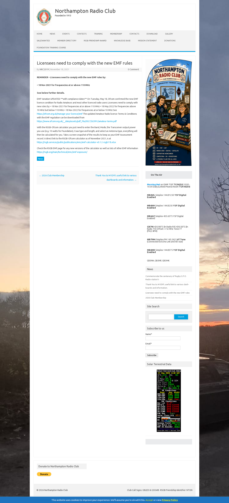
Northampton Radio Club (85, 10)
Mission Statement (147, 41)
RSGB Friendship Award (95, 41)
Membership (116, 34)
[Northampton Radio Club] (44, 25)
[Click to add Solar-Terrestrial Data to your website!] (169, 433)
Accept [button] (149, 500)
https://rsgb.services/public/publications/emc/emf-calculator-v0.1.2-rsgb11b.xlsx (76, 142)
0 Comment (133, 69)
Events (65, 34)
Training (98, 34)
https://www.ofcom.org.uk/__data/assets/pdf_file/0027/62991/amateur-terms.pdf (77, 121)
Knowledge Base (122, 41)
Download (152, 34)
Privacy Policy (170, 500)
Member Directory (66, 41)
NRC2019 (44, 69)
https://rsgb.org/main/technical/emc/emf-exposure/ (62, 152)
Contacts (134, 34)
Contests (81, 34)
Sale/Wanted (43, 41)
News (52, 34)
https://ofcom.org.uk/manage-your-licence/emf (60, 114)
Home (39, 34)
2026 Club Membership (51, 175)
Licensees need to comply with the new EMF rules (168, 293)
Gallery (169, 34)
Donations (169, 41)
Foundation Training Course (51, 48)
